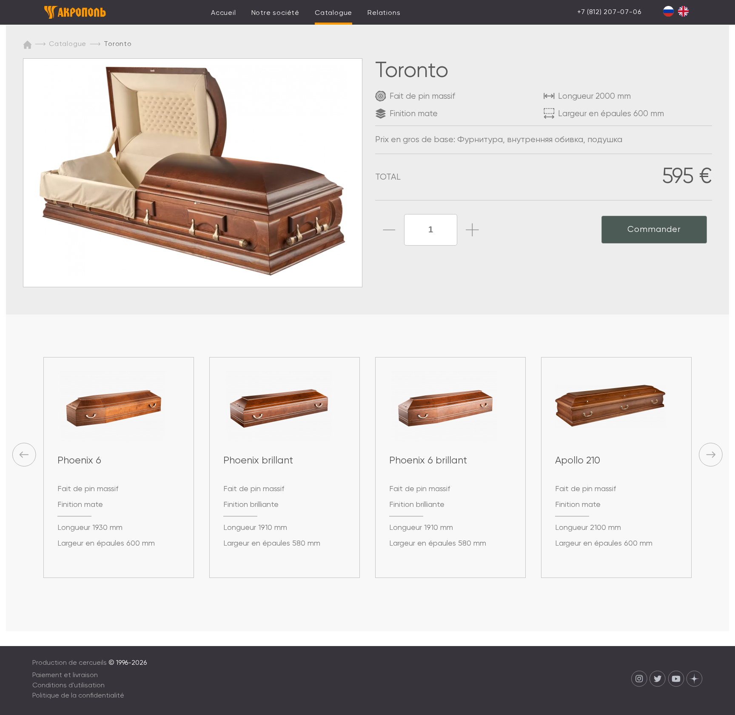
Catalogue (333, 13)
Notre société (275, 13)
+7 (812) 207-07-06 (609, 12)
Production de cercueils (69, 663)
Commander (654, 229)
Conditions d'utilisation (68, 685)
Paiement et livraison (65, 675)
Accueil (223, 13)
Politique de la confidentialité (78, 695)
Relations (384, 13)
